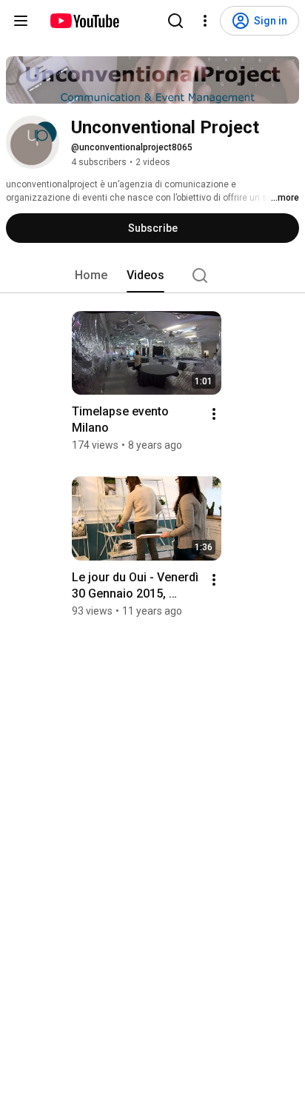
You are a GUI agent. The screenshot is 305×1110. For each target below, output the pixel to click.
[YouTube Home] (84, 20)
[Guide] (21, 21)
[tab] (91, 275)
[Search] (175, 21)
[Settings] (205, 21)
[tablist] (152, 275)
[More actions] (214, 414)
